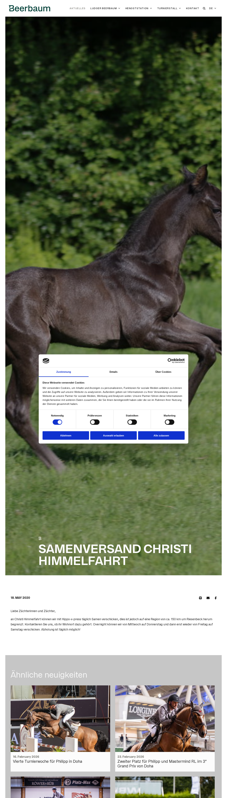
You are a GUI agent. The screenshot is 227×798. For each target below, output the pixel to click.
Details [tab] (114, 371)
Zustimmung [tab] (63, 371)
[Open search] (204, 8)
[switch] (95, 422)
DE (211, 8)
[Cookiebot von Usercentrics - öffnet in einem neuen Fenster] (170, 360)
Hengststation (137, 8)
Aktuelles (77, 8)
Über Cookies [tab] (163, 371)
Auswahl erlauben (113, 435)
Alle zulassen (161, 435)
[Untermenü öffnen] (120, 8)
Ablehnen (65, 435)
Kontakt (192, 8)
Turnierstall (167, 8)
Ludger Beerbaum (103, 8)
